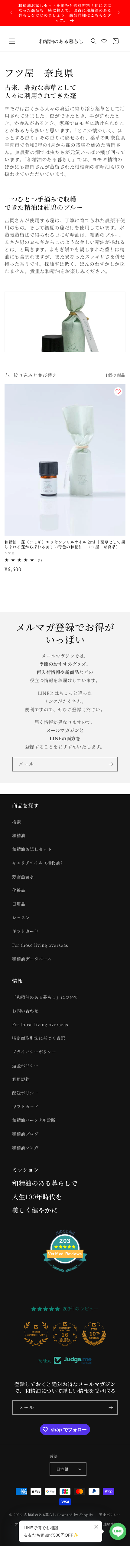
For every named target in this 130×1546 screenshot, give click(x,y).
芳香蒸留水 (23, 877)
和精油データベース (31, 959)
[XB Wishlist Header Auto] (104, 41)
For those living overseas (40, 945)
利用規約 (21, 1079)
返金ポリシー (25, 1065)
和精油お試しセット (32, 849)
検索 (16, 822)
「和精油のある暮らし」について (45, 997)
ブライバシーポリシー (34, 1052)
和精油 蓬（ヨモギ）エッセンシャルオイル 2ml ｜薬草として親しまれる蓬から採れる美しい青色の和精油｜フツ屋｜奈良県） (65, 544)
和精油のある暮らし (40, 1514)
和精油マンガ (25, 1148)
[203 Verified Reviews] (65, 1274)
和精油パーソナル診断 (34, 1120)
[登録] (110, 764)
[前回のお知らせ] (11, 12)
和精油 (18, 835)
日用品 (18, 904)
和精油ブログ (25, 1134)
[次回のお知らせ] (118, 12)
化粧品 (18, 890)
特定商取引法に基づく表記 (38, 1038)
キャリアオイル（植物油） (38, 863)
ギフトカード (25, 931)
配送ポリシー (25, 1093)
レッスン (21, 917)
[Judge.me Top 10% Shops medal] (94, 1334)
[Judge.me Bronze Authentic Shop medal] (36, 1334)
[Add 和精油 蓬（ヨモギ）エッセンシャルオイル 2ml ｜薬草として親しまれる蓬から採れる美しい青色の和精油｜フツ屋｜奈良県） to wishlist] (118, 391)
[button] (12, 41)
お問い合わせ (25, 1011)
